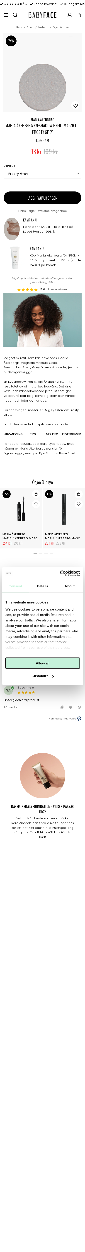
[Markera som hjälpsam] (63, 707)
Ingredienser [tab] (71, 434)
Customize (40, 676)
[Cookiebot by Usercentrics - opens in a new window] (60, 573)
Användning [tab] (13, 434)
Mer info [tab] (52, 434)
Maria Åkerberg (42, 120)
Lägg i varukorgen (42, 198)
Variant (9, 166)
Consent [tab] (15, 586)
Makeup (43, 27)
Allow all (42, 663)
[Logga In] (69, 15)
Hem (19, 27)
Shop (30, 27)
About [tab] (70, 586)
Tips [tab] (33, 434)
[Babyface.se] (43, 15)
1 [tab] (70, 37)
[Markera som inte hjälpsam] (71, 707)
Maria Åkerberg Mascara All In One (31, 538)
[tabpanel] (42, 72)
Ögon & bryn (61, 27)
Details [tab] (42, 586)
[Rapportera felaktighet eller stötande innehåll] (79, 707)
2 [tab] (75, 37)
